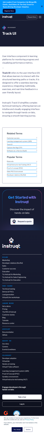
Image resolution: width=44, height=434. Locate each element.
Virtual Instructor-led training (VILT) (14, 379)
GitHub (4, 335)
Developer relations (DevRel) (12, 263)
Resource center (8, 323)
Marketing (6, 260)
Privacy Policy (29, 420)
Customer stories (8, 315)
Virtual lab (5, 361)
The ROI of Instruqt (9, 312)
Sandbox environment (10, 377)
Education (6, 271)
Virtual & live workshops (11, 297)
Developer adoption (9, 358)
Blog (4, 318)
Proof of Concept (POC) (10, 374)
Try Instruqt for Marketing (11, 274)
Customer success (9, 269)
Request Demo (32, 17)
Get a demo (6, 306)
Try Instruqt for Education (11, 280)
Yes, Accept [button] (17, 429)
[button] (40, 17)
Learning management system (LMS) (15, 371)
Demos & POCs (8, 292)
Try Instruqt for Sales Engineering (14, 277)
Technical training (8, 289)
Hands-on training (8, 364)
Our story (5, 344)
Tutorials (5, 320)
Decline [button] (28, 429)
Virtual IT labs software (10, 367)
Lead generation (8, 294)
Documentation (8, 332)
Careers (5, 347)
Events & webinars (9, 349)
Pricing (4, 309)
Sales (4, 266)
